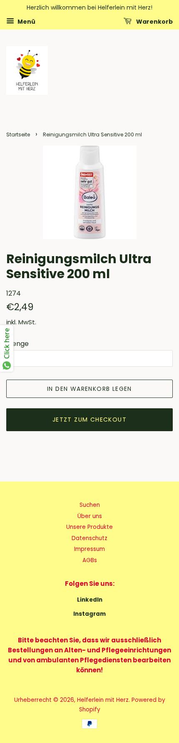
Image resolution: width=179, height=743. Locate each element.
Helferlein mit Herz (103, 700)
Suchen (90, 505)
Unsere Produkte (89, 527)
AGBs (89, 560)
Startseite (18, 134)
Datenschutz (89, 538)
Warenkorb (154, 21)
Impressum (89, 549)
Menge (17, 343)
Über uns (89, 516)
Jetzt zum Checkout (89, 419)
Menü (25, 21)
